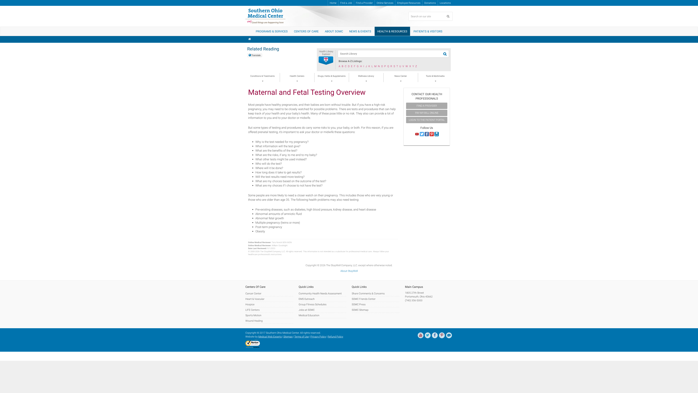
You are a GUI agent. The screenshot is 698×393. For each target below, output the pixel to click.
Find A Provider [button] (427, 105)
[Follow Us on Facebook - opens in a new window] (427, 134)
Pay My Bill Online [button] (426, 112)
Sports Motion (253, 315)
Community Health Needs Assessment (320, 293)
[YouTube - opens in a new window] (421, 335)
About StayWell (349, 270)
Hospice (249, 304)
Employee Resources (408, 2)
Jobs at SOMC (307, 309)
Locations (445, 2)
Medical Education (309, 315)
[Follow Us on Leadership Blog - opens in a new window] (436, 134)
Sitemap (288, 336)
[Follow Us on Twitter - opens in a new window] (422, 134)
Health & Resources (392, 31)
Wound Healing (254, 320)
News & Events (360, 31)
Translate (256, 55)
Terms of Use (301, 336)
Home (333, 2)
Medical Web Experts (270, 336)
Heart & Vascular (254, 298)
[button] (326, 60)
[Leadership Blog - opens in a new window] (449, 335)
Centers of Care (306, 31)
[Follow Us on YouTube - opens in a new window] (417, 134)
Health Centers (297, 76)
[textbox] (391, 53)
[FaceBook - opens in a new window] (435, 335)
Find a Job (346, 2)
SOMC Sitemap (360, 309)
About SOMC (334, 31)
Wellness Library (366, 76)
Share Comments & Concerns (368, 293)
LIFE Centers (252, 309)
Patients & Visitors (428, 31)
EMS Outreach (307, 298)
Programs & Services (272, 31)
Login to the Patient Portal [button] (427, 119)
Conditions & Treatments (262, 76)
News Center (400, 76)
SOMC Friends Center (364, 298)
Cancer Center (253, 293)
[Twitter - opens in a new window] (428, 335)
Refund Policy (335, 336)
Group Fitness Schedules (312, 304)
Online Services (385, 2)
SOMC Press (359, 304)
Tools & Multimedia (435, 76)
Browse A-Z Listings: (350, 61)
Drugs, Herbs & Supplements (332, 76)
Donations (430, 2)
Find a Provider (364, 2)
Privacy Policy (318, 336)
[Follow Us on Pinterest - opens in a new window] (432, 134)
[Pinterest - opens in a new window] (442, 335)
